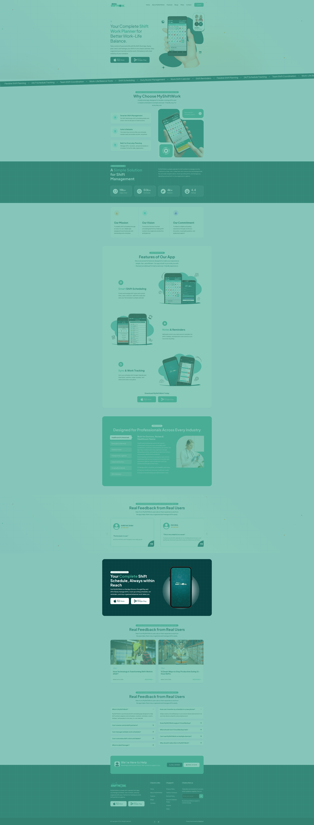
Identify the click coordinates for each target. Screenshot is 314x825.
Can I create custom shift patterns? (125, 725)
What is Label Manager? (121, 745)
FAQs (182, 5)
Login (199, 4)
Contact (189, 5)
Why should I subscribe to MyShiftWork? (174, 743)
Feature (152, 796)
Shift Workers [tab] (116, 474)
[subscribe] (201, 796)
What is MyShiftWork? (120, 709)
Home (148, 5)
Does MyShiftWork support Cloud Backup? (175, 723)
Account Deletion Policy (171, 801)
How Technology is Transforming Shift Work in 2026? (133, 672)
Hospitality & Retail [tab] (118, 468)
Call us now (175, 765)
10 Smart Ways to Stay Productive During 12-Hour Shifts (180, 672)
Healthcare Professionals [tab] (120, 437)
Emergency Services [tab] (119, 443)
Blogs (176, 5)
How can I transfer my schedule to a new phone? (177, 709)
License (168, 805)
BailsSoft (201, 821)
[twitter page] (158, 821)
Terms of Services (171, 792)
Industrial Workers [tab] (118, 462)
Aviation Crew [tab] (116, 450)
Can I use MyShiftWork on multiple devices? (176, 736)
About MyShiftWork (158, 5)
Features (169, 5)
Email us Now (192, 765)
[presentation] (110, 533)
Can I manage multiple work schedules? (126, 732)
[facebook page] (154, 821)
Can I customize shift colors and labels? (126, 738)
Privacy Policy (170, 789)
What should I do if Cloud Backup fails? (174, 730)
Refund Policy (170, 796)
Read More (148, 679)
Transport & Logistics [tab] (119, 456)
